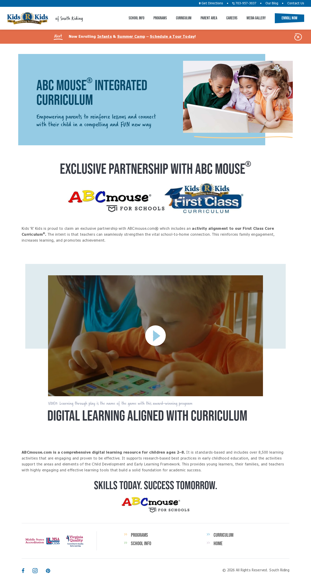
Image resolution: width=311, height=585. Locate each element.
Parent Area (209, 18)
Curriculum (183, 18)
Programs (160, 18)
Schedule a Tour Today (172, 36)
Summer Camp (131, 36)
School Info (136, 18)
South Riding (27, 18)
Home (218, 543)
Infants (104, 36)
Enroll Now (289, 18)
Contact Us (295, 3)
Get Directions (212, 3)
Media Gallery (256, 18)
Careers (231, 18)
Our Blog (271, 3)
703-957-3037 (245, 3)
